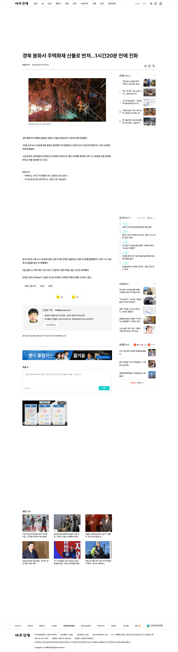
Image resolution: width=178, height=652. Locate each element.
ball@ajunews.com (63, 310)
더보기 (130, 383)
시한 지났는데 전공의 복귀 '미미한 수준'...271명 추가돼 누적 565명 (34, 535)
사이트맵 (125, 626)
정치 (74, 3)
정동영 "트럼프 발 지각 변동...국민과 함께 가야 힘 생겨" (65, 315)
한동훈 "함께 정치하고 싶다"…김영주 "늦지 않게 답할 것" (98, 535)
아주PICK (123, 284)
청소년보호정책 (86, 626)
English (137, 4)
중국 (35, 3)
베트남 (153, 345)
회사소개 (18, 626)
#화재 (50, 286)
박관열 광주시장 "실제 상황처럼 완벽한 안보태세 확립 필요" (138, 257)
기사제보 (54, 626)
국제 (94, 3)
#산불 (42, 286)
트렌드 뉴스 (124, 75)
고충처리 (113, 626)
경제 (67, 3)
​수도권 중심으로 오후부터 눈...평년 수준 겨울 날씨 (45, 179)
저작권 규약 (100, 626)
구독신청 (30, 626)
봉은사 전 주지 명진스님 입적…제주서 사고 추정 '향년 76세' (139, 236)
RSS (136, 626)
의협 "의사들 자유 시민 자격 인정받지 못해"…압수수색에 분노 (98, 562)
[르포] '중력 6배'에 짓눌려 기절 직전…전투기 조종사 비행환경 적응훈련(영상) (66, 535)
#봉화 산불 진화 (30, 286)
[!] (155, 75)
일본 (145, 345)
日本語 (144, 4)
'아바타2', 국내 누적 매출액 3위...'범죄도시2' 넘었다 (45, 175)
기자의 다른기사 (51, 325)
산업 (49, 3)
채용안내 (42, 626)
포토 (102, 3)
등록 (104, 388)
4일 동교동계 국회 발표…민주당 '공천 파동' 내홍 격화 (35, 562)
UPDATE (149, 218)
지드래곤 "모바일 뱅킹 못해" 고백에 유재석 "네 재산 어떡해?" (138, 246)
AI (42, 3)
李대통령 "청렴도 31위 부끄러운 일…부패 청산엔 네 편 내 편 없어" (69, 319)
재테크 (58, 3)
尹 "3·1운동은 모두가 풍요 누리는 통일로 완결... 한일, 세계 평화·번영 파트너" (66, 562)
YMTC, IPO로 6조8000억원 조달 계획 (136, 227)
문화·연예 (112, 3)
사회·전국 (84, 3)
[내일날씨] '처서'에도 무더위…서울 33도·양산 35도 (138, 268)
